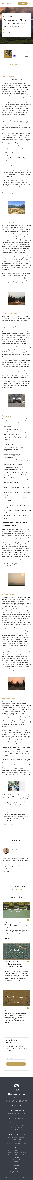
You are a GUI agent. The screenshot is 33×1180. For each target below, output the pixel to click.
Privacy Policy (12, 1172)
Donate (22, 3)
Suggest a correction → (10, 824)
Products (23, 1150)
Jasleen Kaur (8, 33)
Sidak (4, 29)
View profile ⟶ (7, 871)
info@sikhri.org (16, 1161)
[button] (30, 4)
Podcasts (9, 1154)
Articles (9, 1150)
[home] (3, 3)
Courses (16, 1154)
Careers (16, 1165)
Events (15, 1150)
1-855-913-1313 (16, 1159)
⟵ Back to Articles (8, 16)
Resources (15, 1152)
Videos (9, 1152)
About (23, 1154)
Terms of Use (20, 1172)
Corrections (16, 1168)
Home (16, 1147)
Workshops (23, 1152)
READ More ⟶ (8, 938)
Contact (16, 1157)
